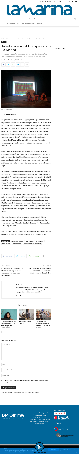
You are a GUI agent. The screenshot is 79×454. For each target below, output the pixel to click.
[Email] (22, 64)
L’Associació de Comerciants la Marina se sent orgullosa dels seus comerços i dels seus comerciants (12, 272)
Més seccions (37, 19)
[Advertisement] (39, 33)
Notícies (10, 19)
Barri (38, 319)
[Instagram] (69, 1)
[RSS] (72, 1)
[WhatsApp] (13, 64)
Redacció (6, 60)
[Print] (27, 64)
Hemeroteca (49, 19)
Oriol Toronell (6, 243)
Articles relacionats (9, 305)
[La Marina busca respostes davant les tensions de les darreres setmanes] (43, 314)
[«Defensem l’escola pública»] (26, 314)
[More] (44, 256)
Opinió (28, 19)
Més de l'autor (22, 305)
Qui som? (39, 24)
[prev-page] (2, 332)
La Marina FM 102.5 (13, 24)
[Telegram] (18, 64)
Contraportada (6, 319)
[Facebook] (65, 1)
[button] (75, 19)
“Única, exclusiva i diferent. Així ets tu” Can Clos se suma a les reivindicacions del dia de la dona (39, 271)
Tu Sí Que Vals (29, 241)
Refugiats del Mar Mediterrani (32, 243)
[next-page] (6, 332)
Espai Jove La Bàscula (17, 241)
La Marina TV (60, 19)
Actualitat (20, 19)
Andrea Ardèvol (17, 243)
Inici (2, 39)
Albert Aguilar (40, 241)
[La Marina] (39, 9)
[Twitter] (76, 1)
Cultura (14, 39)
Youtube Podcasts (28, 24)
